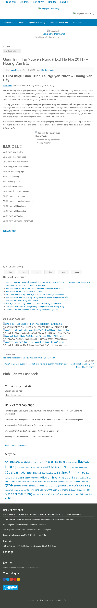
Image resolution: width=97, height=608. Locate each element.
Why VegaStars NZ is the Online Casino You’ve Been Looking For (32, 431)
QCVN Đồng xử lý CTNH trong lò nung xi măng (43, 486)
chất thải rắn (40, 467)
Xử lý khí (21, 22)
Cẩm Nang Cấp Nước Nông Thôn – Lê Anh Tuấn (25, 285)
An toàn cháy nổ (22, 462)
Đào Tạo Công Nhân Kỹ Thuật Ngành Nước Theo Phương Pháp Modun (35, 294)
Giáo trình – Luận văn (59, 22)
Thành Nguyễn (15, 70)
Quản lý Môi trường (37, 22)
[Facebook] (4, 579)
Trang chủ (10, 2)
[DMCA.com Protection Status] (10, 589)
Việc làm (7, 30)
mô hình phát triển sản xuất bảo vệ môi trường (43, 481)
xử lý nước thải (18, 546)
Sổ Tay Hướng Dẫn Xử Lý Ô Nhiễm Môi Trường (47, 490)
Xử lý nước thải (86, 494)
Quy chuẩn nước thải (77, 485)
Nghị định (62, 481)
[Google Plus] (11, 579)
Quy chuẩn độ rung (20, 490)
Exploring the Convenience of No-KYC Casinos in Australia (29, 436)
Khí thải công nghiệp (19, 481)
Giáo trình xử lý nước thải (57, 477)
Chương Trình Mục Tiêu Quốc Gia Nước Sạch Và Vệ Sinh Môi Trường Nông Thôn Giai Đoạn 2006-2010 (48, 282)
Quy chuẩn (62, 486)
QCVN (9, 485)
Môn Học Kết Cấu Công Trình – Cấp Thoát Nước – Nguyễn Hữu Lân (33, 303)
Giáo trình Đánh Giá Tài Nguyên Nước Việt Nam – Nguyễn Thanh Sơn (34, 288)
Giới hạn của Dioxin (80, 478)
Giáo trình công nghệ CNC (51, 473)
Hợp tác (52, 2)
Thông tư (81, 490)
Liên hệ (64, 2)
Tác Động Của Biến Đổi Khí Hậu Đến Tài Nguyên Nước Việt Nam (32, 309)
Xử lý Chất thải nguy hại (40, 494)
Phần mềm (86, 481)
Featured (30, 473)
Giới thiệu (24, 2)
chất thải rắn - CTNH (56, 467)
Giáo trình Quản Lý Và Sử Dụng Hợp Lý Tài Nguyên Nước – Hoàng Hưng (35, 306)
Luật (27, 481)
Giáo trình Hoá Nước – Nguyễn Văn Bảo (22, 300)
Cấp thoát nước (10, 51)
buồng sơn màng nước (32, 546)
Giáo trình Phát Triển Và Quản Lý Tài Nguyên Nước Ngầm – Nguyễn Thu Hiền (37, 297)
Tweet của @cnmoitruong (16, 445)
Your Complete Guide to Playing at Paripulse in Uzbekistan (29, 425)
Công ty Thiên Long (49, 546)
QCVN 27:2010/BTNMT (21, 486)
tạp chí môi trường (20, 494)
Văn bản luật (78, 22)
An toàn (9, 461)
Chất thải (32, 467)
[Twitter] (7, 579)
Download (10, 231)
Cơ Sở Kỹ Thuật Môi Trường (77, 467)
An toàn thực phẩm (72, 462)
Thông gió (73, 490)
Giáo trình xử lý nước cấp (29, 478)
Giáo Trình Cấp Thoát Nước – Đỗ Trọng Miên (24, 291)
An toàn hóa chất (36, 462)
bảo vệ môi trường (24, 467)
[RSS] (18, 579)
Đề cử (7, 498)
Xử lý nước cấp (73, 494)
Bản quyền (38, 2)
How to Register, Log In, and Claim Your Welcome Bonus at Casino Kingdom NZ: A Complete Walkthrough (42, 514)
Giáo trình (37, 473)
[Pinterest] (15, 579)
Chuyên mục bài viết (13, 391)
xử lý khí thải (53, 494)
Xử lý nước (8, 22)
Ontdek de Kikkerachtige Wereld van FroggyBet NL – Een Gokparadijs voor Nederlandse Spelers (44, 419)
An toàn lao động (55, 461)
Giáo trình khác (73, 472)
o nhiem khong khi (73, 481)
